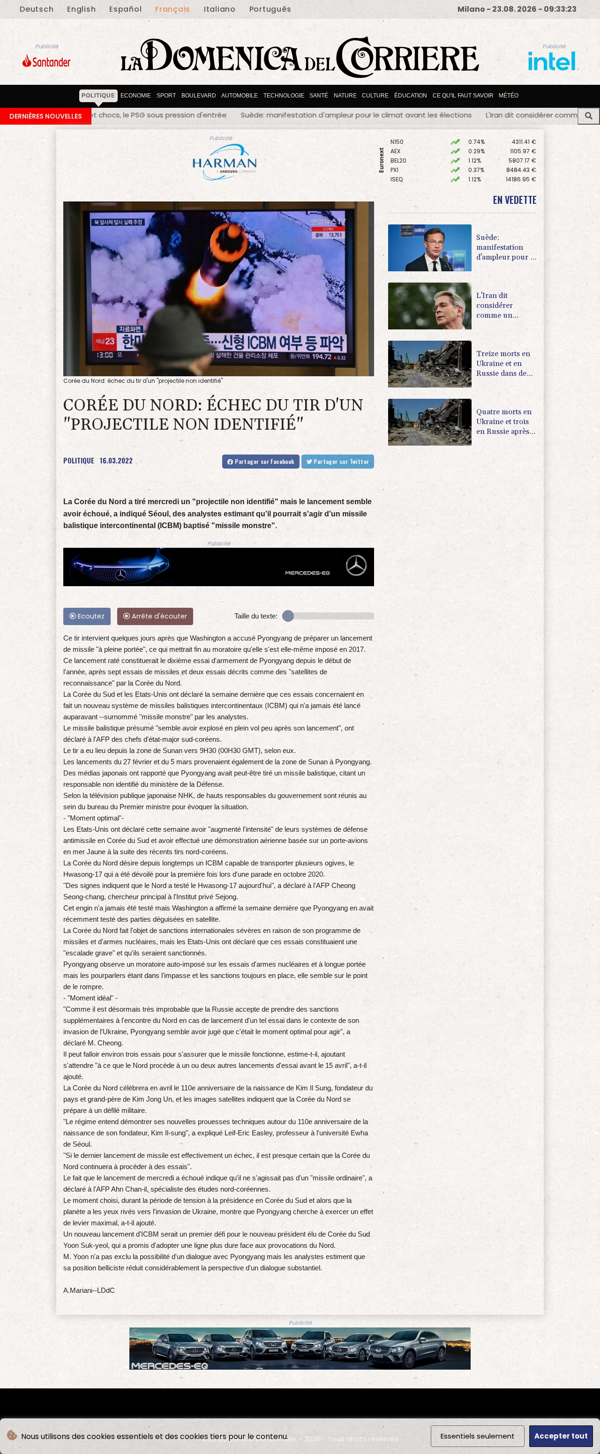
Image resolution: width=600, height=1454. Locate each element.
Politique (98, 95)
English (81, 9)
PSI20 (397, 172)
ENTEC (399, 181)
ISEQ (396, 153)
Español (125, 9)
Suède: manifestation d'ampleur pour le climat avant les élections (143, 114)
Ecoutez (90, 616)
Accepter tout (561, 1436)
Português (270, 9)
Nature (345, 95)
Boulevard (198, 95)
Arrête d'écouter (158, 616)
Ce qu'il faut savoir (463, 95)
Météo (508, 95)
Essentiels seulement (478, 1436)
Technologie (283, 95)
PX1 (394, 144)
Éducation (410, 95)
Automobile (239, 95)
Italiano (220, 9)
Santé (318, 95)
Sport (166, 95)
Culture (375, 95)
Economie (135, 95)
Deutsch (36, 9)
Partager (263, 461)
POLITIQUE (78, 460)
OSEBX (399, 162)
